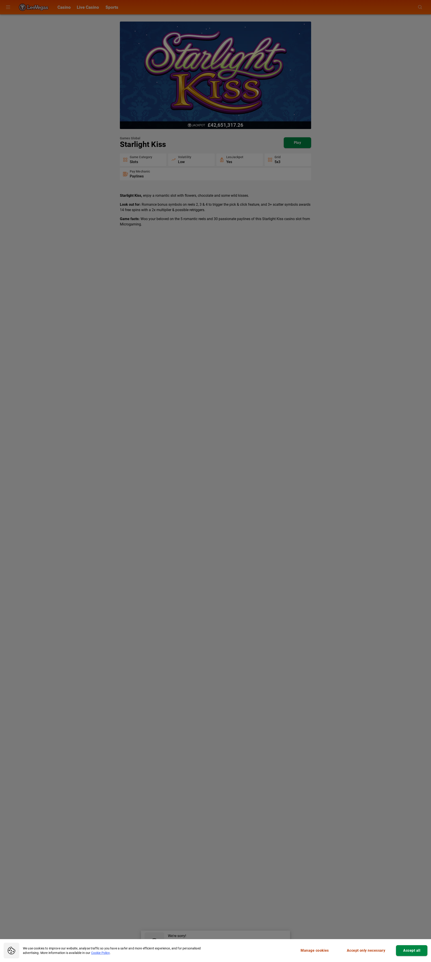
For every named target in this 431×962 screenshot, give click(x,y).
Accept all (411, 950)
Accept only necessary (366, 950)
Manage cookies (315, 950)
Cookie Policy (100, 953)
